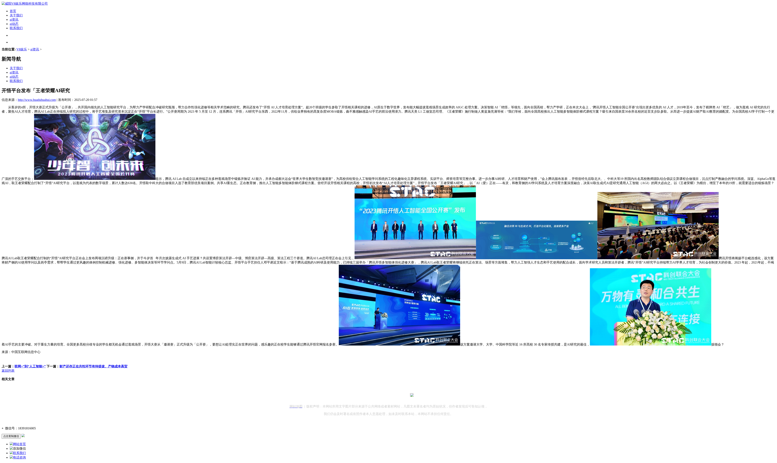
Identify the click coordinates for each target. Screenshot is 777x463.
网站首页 (19, 444)
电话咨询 (19, 457)
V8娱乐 (21, 49)
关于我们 (16, 15)
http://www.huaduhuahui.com (37, 99)
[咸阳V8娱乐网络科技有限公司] (25, 3)
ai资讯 (14, 19)
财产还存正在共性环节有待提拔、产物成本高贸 (93, 366)
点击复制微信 (11, 436)
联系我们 (16, 28)
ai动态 (14, 24)
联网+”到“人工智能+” (30, 366)
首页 (13, 11)
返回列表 (8, 370)
